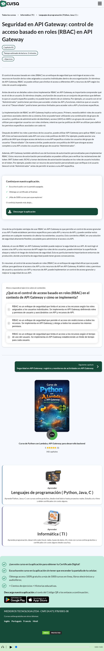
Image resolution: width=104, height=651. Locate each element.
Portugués (17, 621)
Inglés (7, 621)
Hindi (35, 621)
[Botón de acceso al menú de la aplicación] (100, 3)
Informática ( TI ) (27, 15)
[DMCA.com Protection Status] (52, 633)
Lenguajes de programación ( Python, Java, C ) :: (58, 15)
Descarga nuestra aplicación (19, 592)
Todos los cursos (9, 15)
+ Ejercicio (8, 59)
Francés (27, 621)
